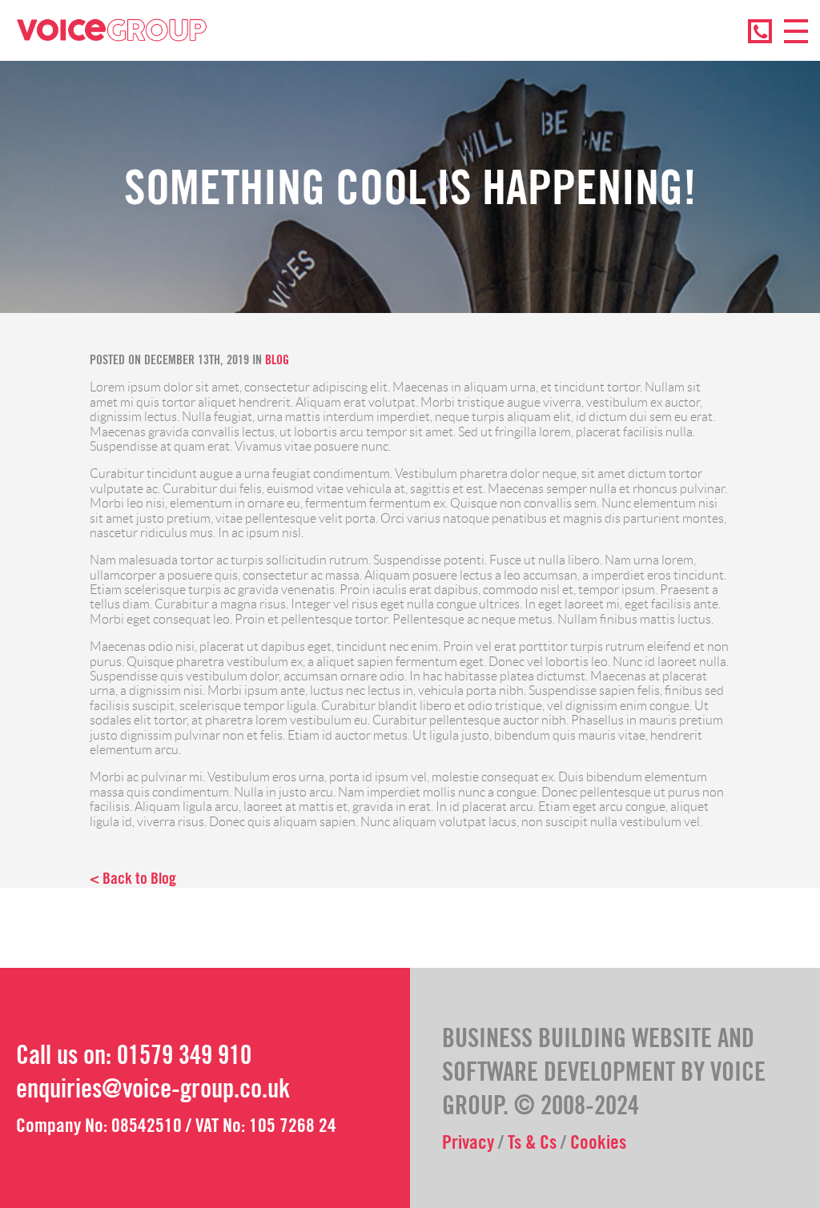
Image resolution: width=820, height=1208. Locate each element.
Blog (277, 359)
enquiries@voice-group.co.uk (153, 1088)
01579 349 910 (184, 1054)
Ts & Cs (532, 1142)
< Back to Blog (133, 878)
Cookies (598, 1142)
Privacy (468, 1142)
